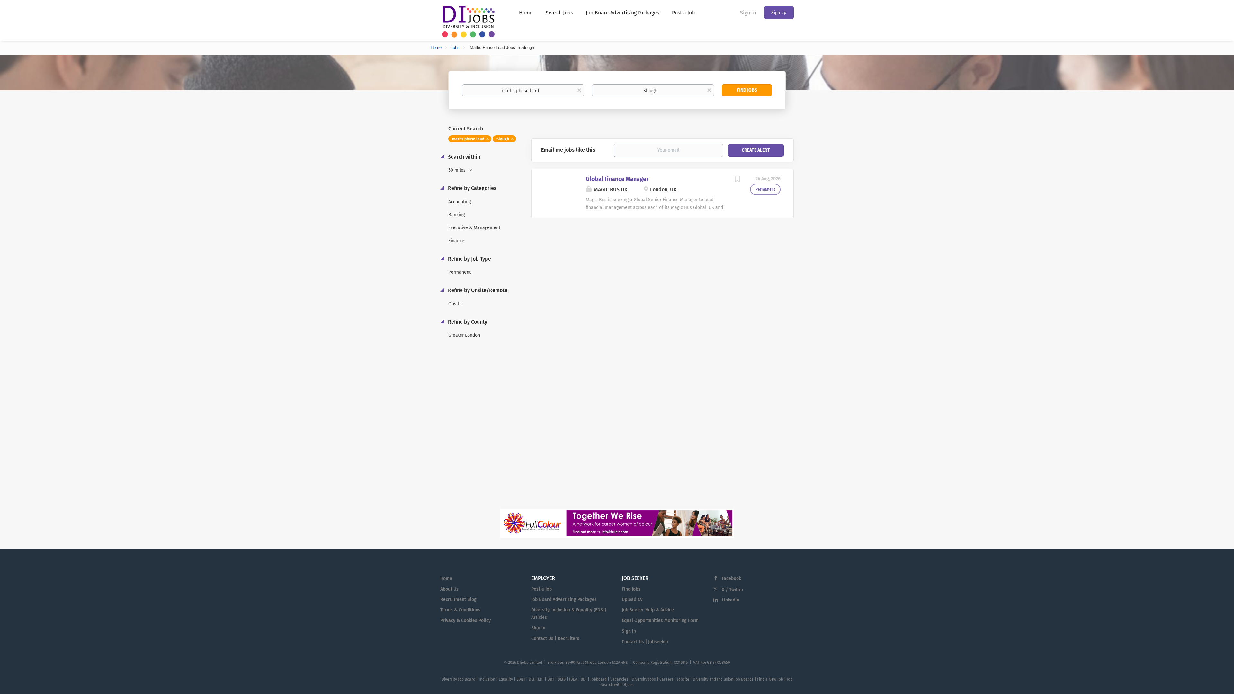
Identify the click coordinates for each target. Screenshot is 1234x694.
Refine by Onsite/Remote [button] (477, 290)
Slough (502, 139)
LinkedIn (730, 600)
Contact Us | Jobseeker (645, 642)
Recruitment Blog (458, 599)
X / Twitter (733, 589)
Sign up (778, 12)
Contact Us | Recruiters (555, 638)
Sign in (748, 13)
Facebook (731, 578)
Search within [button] (463, 157)
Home (436, 47)
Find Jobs (747, 90)
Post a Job (541, 589)
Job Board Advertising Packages (564, 599)
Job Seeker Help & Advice (648, 610)
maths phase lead (468, 139)
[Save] (737, 180)
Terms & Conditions (460, 610)
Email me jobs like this (568, 150)
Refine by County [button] (467, 322)
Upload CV (632, 599)
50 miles (457, 170)
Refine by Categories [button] (471, 188)
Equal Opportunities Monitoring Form (660, 620)
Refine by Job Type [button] (469, 259)
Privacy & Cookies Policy (465, 620)
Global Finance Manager (617, 178)
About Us (449, 589)
